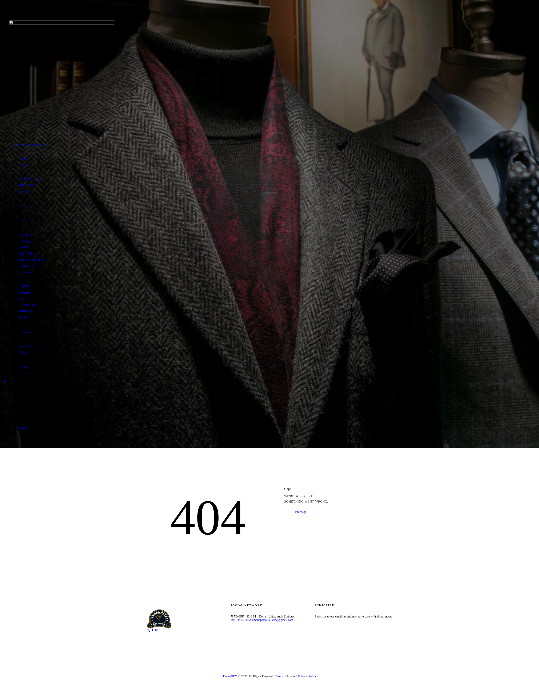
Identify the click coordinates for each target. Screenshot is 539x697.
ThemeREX (230, 676)
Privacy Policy (307, 676)
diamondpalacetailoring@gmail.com (271, 620)
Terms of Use (283, 676)
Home (22, 428)
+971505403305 (240, 620)
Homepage (300, 511)
